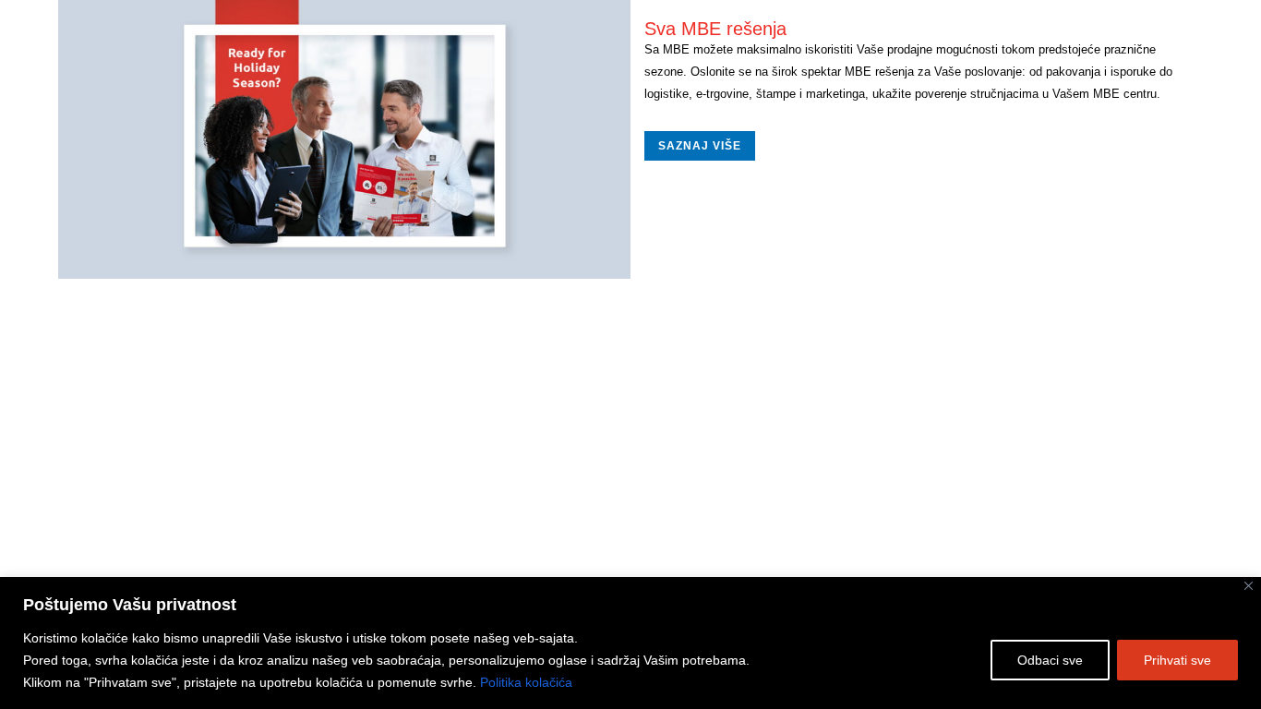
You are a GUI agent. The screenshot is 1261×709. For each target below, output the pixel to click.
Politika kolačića (526, 682)
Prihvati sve (1177, 660)
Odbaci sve (1050, 660)
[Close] (1248, 586)
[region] (630, 643)
